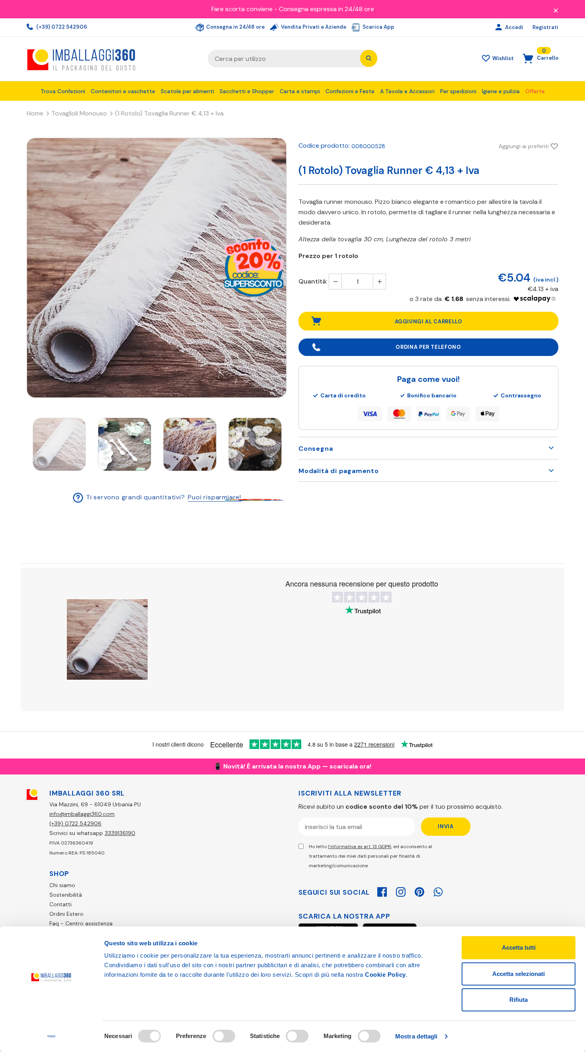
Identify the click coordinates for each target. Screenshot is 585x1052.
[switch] (224, 1036)
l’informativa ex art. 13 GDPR (359, 846)
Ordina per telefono (428, 347)
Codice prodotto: (324, 145)
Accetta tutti (519, 947)
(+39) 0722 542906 (61, 26)
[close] (556, 10)
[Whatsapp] (438, 891)
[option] (156, 267)
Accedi (515, 27)
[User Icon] (499, 27)
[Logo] (111, 59)
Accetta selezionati (518, 973)
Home (35, 113)
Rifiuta (518, 999)
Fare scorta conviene (242, 9)
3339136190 (120, 833)
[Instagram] (401, 891)
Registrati (545, 27)
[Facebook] (382, 891)
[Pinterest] (419, 891)
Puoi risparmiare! (214, 497)
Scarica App (377, 26)
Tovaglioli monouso (79, 113)
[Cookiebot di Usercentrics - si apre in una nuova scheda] (51, 1036)
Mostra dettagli (416, 1036)
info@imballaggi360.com (82, 813)
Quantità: (312, 281)
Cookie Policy (385, 974)
